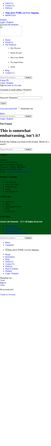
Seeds (12, 67)
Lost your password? (8, 108)
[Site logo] (9, 24)
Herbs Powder (16, 53)
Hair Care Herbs (17, 57)
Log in (3, 103)
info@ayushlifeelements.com (18, 172)
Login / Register (12, 273)
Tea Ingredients (16, 62)
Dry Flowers (15, 48)
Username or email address (15, 90)
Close (2, 280)
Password (8, 98)
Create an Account (13, 85)
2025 (12, 222)
